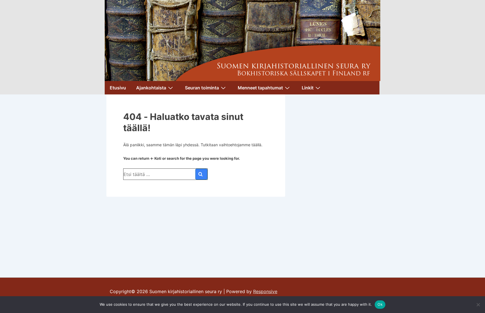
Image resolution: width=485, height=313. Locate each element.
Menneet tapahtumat (260, 88)
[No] (478, 304)
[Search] (201, 174)
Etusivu (118, 88)
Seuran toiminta (202, 88)
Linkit (308, 88)
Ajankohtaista (151, 88)
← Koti (155, 158)
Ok (380, 304)
